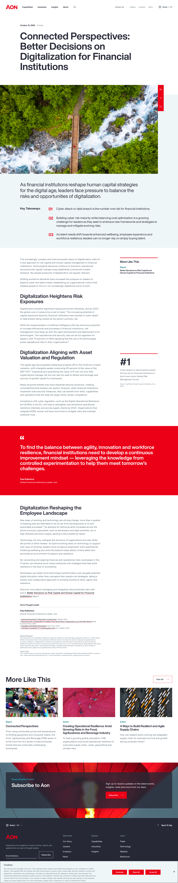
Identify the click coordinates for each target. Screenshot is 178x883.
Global (167, 7)
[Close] (174, 871)
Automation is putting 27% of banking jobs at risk (38, 628)
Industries (42, 7)
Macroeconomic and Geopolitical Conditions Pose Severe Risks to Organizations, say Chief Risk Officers (56, 621)
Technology (125, 846)
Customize (120, 872)
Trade (122, 841)
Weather (124, 851)
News (150, 7)
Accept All (153, 872)
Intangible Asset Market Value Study (33, 626)
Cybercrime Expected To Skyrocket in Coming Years (39, 619)
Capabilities (27, 7)
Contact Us (119, 7)
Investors (142, 7)
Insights (54, 7)
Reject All (136, 872)
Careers (133, 7)
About (65, 7)
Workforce (125, 856)
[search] (74, 7)
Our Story (67, 841)
